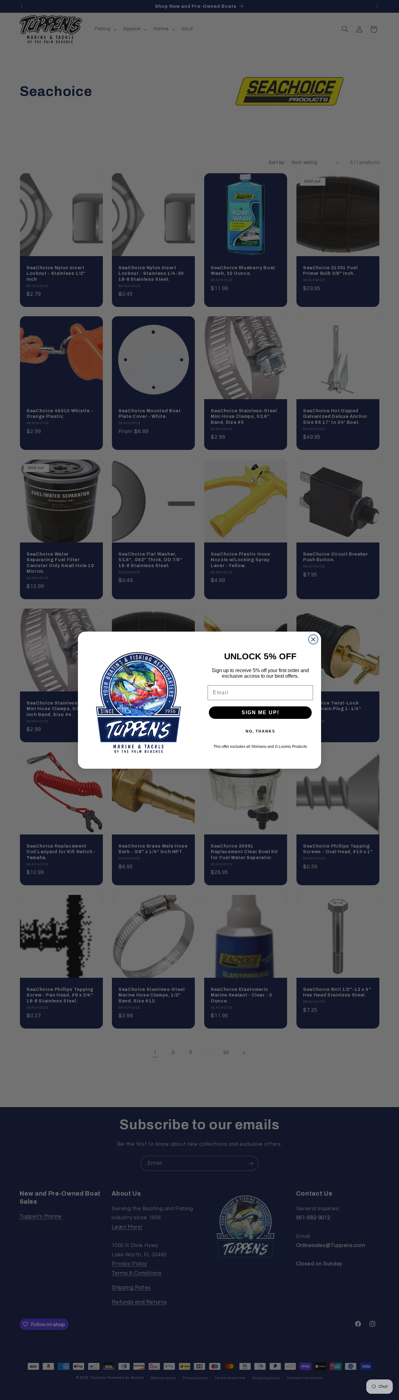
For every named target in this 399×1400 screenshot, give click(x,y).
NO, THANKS (260, 731)
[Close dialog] (313, 639)
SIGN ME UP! (260, 712)
